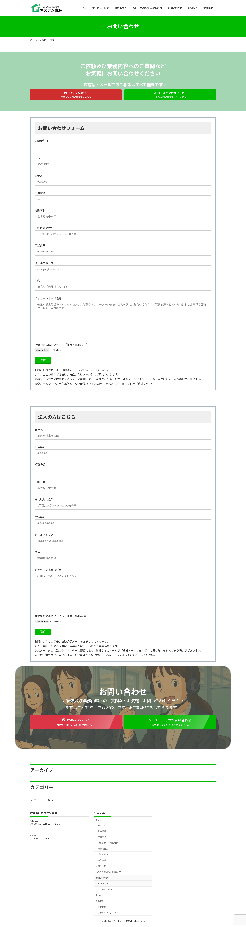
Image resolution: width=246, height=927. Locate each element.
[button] (76, 94)
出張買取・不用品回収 (108, 843)
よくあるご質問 (105, 889)
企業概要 (100, 901)
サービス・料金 (103, 825)
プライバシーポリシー (108, 912)
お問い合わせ (102, 877)
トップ (99, 819)
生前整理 (102, 837)
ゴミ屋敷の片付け (106, 854)
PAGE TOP (237, 896)
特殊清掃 (102, 860)
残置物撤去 (103, 848)
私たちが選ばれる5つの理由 (108, 872)
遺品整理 (102, 831)
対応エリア (101, 866)
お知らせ (100, 895)
